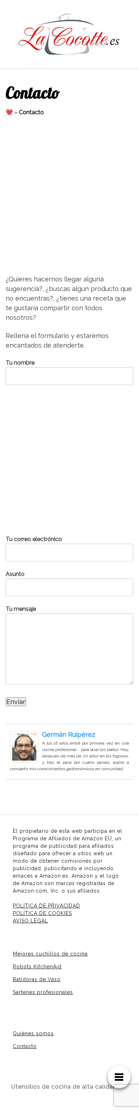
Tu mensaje (21, 608)
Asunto (15, 574)
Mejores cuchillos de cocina (50, 954)
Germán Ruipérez (68, 734)
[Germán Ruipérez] (24, 746)
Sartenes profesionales (43, 992)
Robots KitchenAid (37, 966)
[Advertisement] (69, 196)
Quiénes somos (33, 1033)
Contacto (25, 1046)
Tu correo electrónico (34, 539)
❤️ (9, 112)
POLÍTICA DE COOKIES (42, 913)
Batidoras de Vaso (37, 979)
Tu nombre (20, 362)
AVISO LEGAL (30, 921)
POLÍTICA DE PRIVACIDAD (46, 906)
